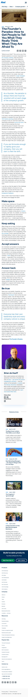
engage (8, 279)
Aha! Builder (4, 579)
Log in (3, 661)
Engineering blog (5, 621)
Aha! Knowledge (5, 586)
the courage (5, 233)
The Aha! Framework (6, 643)
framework (11, 295)
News (11, 6)
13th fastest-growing (7, 119)
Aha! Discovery (5, 573)
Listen (8, 255)
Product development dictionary (8, 635)
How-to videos (5, 625)
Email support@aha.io (6, 669)
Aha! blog (4, 6)
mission (23, 211)
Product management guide (7, 630)
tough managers (20, 76)
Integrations (4, 647)
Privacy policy (5, 691)
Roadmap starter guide (6, 632)
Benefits (3, 606)
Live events (4, 623)
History (3, 597)
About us (3, 594)
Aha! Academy (5, 589)
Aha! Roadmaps (5, 570)
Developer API (4, 656)
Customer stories (5, 654)
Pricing (3, 645)
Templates (4, 628)
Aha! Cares (4, 608)
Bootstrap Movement (6, 610)
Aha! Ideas (4, 575)
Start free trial (7, 560)
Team (3, 599)
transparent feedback (7, 193)
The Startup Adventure (10, 384)
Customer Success (5, 652)
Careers (3, 601)
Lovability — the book (6, 613)
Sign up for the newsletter (7, 673)
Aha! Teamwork (5, 584)
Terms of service (13, 691)
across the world (18, 122)
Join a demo (21, 560)
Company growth (20, 6)
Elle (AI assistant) (5, 649)
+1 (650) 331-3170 (6, 678)
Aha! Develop (4, 582)
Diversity (3, 604)
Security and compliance (7, 659)
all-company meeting (7, 57)
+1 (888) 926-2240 (6, 676)
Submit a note (4, 667)
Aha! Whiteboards (5, 577)
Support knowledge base (7, 637)
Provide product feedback (7, 671)
